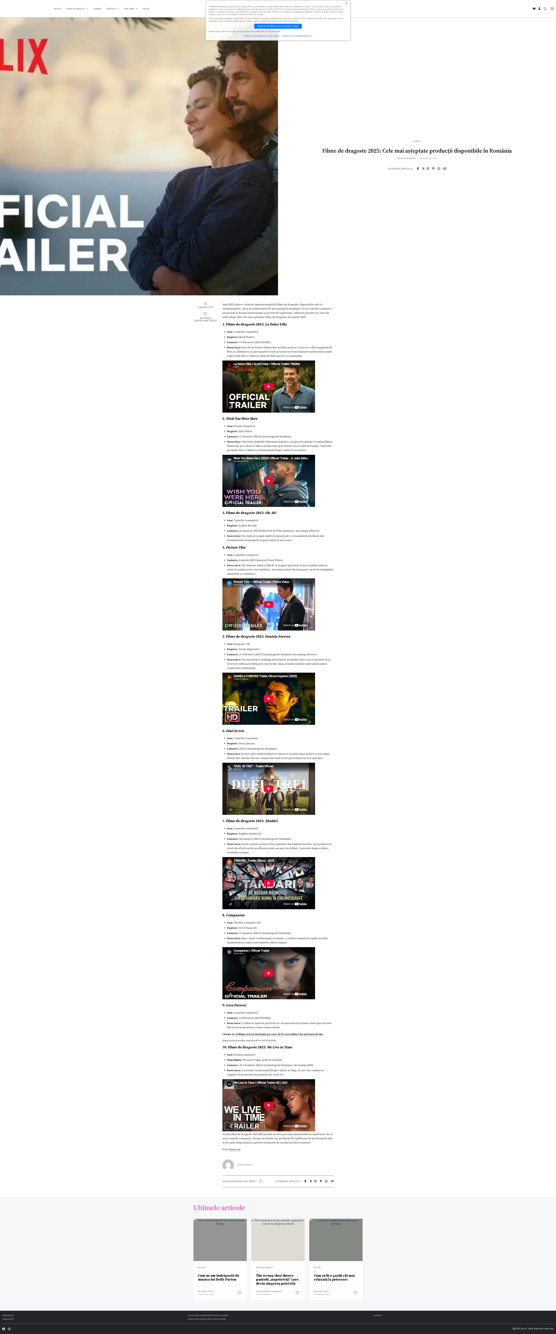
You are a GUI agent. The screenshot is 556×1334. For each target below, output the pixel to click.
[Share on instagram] (428, 168)
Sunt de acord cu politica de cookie (278, 26)
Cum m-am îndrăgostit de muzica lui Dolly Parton (218, 1278)
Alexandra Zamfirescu (270, 1291)
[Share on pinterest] (433, 168)
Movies (417, 141)
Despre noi (7, 1315)
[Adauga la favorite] (205, 314)
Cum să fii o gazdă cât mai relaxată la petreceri (334, 1278)
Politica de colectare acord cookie (207, 1319)
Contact (377, 1315)
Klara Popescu (408, 158)
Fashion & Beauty (264, 1268)
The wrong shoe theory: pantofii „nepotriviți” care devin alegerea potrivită (277, 1280)
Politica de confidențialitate (297, 35)
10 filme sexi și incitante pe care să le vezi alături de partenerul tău (279, 1034)
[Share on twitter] (423, 168)
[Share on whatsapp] (439, 168)
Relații (317, 1268)
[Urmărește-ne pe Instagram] (9, 1329)
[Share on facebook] (418, 168)
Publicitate (8, 1319)
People (202, 1268)
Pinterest (234, 1149)
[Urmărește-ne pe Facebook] (3, 1329)
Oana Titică (207, 1291)
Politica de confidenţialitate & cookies (208, 1315)
